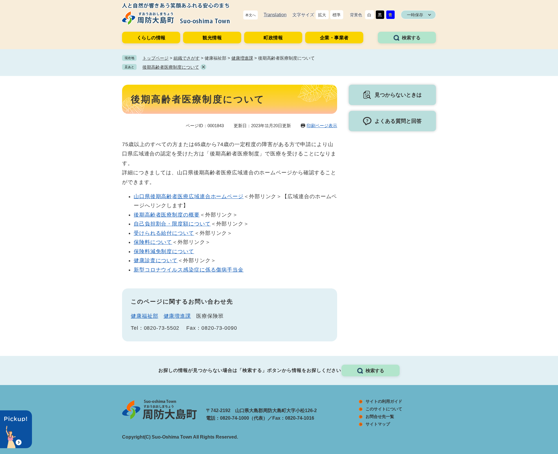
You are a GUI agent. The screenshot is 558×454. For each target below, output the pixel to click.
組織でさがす (187, 58)
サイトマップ (378, 424)
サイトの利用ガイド (384, 401)
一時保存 (415, 15)
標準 (336, 15)
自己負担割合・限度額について (172, 224)
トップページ (155, 58)
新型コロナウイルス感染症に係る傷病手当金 (189, 270)
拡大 (322, 15)
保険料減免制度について (164, 251)
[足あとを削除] (203, 67)
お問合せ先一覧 (380, 416)
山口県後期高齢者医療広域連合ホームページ (189, 196)
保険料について (153, 242)
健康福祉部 (144, 316)
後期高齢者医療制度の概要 (167, 215)
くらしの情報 (151, 37)
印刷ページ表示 (322, 125)
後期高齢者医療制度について (170, 67)
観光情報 (212, 37)
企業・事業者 (334, 37)
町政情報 (273, 37)
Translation (275, 14)
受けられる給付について (164, 233)
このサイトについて (384, 409)
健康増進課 (242, 58)
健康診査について (156, 260)
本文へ (250, 15)
